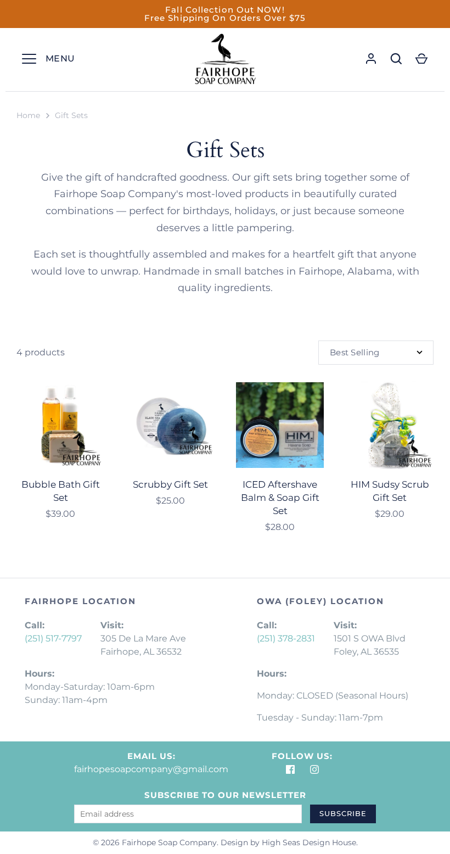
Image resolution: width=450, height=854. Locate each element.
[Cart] (421, 59)
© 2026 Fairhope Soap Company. (155, 842)
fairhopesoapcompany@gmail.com (151, 769)
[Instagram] (314, 770)
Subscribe (343, 813)
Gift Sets (71, 115)
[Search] (396, 59)
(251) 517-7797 (53, 638)
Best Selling (355, 352)
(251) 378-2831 (286, 638)
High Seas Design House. (310, 842)
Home (28, 115)
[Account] (371, 59)
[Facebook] (290, 770)
